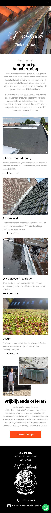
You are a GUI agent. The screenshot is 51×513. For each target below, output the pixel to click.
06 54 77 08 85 (28, 500)
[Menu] (48, 3)
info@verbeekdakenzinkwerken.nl (28, 505)
